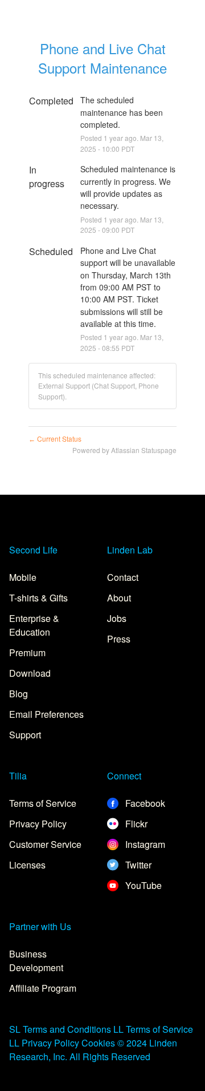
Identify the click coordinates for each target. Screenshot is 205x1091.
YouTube (142, 885)
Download (30, 673)
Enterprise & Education (34, 625)
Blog (18, 693)
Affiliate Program (42, 988)
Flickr (135, 823)
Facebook (144, 803)
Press (118, 638)
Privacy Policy (38, 823)
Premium (27, 652)
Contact (122, 577)
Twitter (137, 864)
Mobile (22, 577)
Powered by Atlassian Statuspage (124, 450)
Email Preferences (46, 714)
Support (25, 734)
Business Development (36, 960)
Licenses (27, 864)
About (119, 597)
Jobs (116, 618)
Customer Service (45, 844)
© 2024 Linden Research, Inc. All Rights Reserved (93, 1049)
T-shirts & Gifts (38, 597)
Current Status (54, 438)
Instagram (144, 844)
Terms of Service (42, 803)
